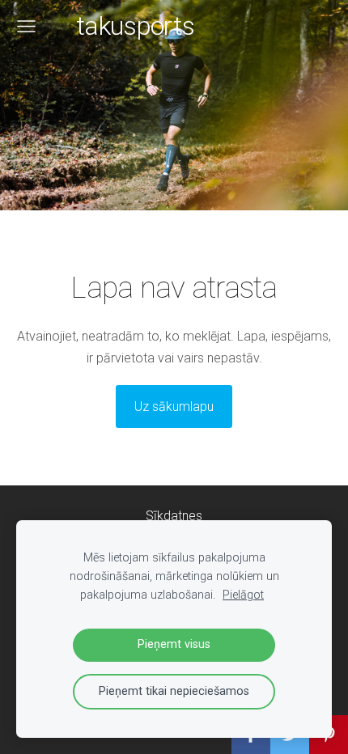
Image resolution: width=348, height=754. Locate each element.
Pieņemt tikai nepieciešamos (174, 691)
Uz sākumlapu (174, 406)
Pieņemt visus (174, 644)
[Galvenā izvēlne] (26, 26)
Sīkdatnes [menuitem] (174, 515)
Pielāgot (243, 595)
